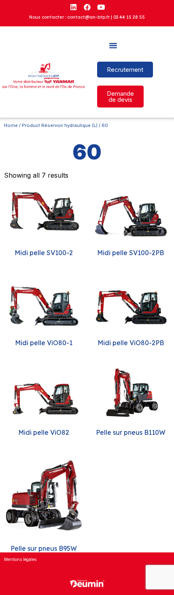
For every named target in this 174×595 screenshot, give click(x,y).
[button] (113, 45)
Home (11, 125)
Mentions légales (20, 559)
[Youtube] (101, 7)
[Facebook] (87, 7)
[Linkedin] (73, 7)
